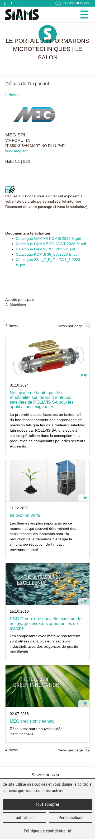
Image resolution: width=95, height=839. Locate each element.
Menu (84, 14)
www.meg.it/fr (16, 151)
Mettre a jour (10, 189)
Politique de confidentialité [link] (47, 830)
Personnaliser (71, 817)
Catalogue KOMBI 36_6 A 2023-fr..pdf (47, 254)
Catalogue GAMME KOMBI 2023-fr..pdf (48, 238)
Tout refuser (24, 817)
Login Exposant (77, 3)
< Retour (12, 94)
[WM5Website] (20, 14)
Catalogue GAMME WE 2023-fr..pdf (45, 249)
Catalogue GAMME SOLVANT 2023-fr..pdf (51, 244)
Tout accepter (47, 804)
